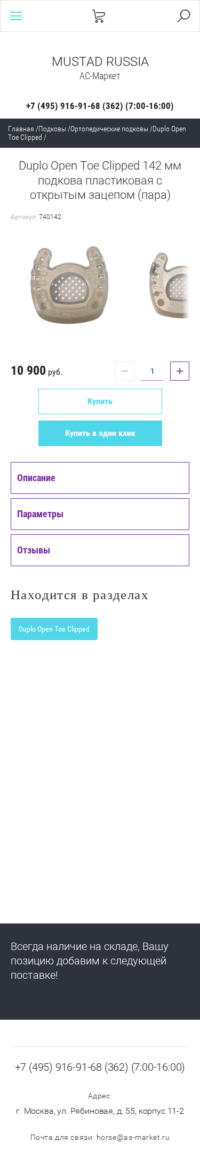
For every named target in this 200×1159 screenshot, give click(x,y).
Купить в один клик (100, 433)
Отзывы (33, 550)
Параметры (40, 513)
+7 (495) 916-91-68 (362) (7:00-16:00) (100, 105)
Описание (36, 477)
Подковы (52, 128)
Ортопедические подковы (109, 128)
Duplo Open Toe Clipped (54, 629)
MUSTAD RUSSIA (100, 61)
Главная (21, 128)
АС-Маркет (100, 75)
